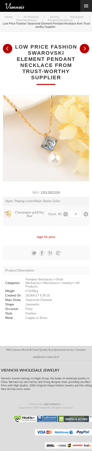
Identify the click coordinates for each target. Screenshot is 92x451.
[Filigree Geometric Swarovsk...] (7, 48)
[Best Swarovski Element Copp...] (84, 48)
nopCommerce (51, 404)
